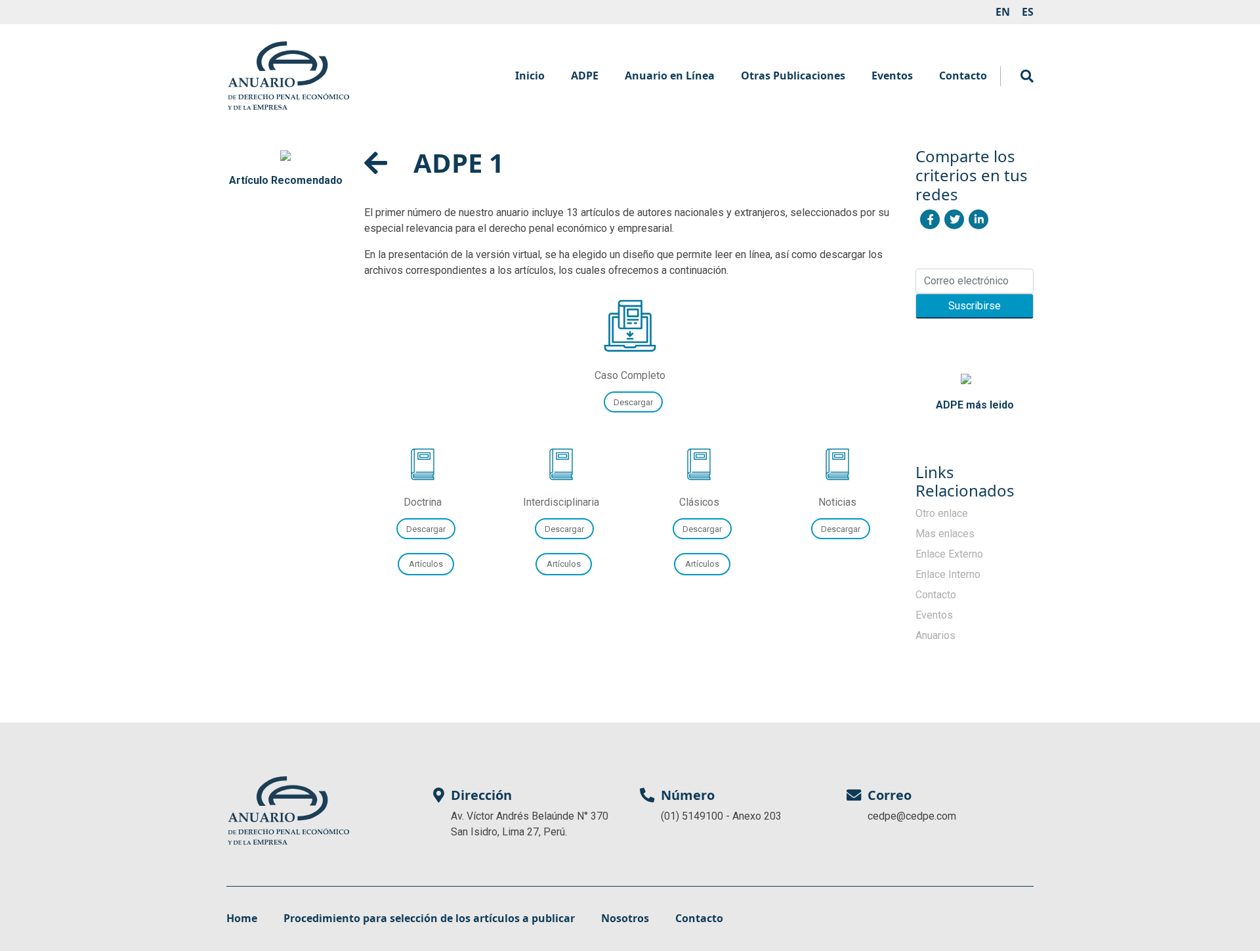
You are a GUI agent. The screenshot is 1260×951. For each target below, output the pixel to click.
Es (1028, 12)
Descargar (633, 402)
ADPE (584, 75)
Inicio (530, 75)
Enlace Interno (947, 574)
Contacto (963, 75)
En (1003, 12)
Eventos (892, 75)
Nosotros (625, 918)
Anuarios (935, 635)
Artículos (702, 564)
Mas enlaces (945, 533)
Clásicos (699, 502)
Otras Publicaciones (793, 75)
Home (241, 918)
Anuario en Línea (670, 75)
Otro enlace (941, 513)
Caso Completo (630, 375)
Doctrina (423, 502)
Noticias (837, 502)
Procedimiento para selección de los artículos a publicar (429, 918)
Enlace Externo (949, 554)
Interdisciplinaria (561, 502)
